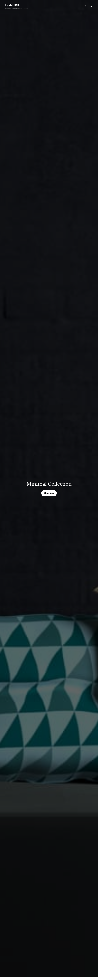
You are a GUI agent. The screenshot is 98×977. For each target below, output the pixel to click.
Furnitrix (12, 5)
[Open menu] (80, 6)
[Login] (85, 6)
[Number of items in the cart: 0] (90, 6)
